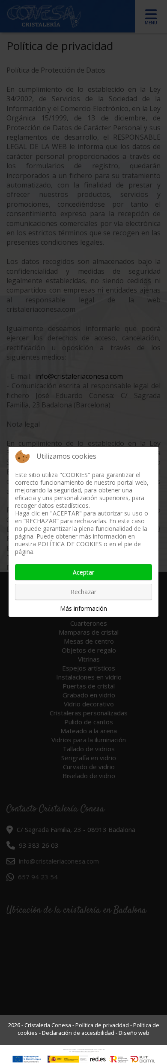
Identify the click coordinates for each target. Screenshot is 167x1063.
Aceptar (83, 572)
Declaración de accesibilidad (78, 1033)
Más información (83, 608)
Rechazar (83, 592)
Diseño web (134, 1033)
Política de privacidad (102, 1025)
